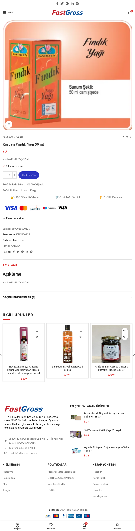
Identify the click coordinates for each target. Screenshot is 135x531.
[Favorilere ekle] (37, 331)
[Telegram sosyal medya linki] (77, 3)
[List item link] (33, 448)
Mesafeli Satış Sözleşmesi (62, 471)
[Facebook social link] (57, 3)
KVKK (51, 489)
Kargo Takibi (99, 477)
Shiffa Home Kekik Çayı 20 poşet (102, 430)
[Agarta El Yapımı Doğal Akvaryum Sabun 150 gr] (76, 451)
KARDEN (16, 245)
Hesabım (97, 471)
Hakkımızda (9, 477)
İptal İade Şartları (57, 483)
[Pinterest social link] (67, 3)
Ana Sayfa (8, 136)
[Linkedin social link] (72, 3)
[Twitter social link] (62, 3)
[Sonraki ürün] (130, 137)
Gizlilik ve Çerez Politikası (61, 477)
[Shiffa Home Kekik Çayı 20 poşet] (76, 434)
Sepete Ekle (29, 174)
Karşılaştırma (100, 496)
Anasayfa (8, 471)
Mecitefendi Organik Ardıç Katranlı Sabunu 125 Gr (104, 415)
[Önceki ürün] (123, 137)
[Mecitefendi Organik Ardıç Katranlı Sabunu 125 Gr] (76, 417)
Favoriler (97, 489)
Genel (19, 136)
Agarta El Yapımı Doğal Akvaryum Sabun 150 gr (107, 449)
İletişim (7, 489)
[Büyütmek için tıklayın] (8, 124)
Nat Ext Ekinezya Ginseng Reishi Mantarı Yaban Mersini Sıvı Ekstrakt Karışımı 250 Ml (23, 370)
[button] (37, 337)
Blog (5, 483)
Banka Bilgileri (100, 483)
